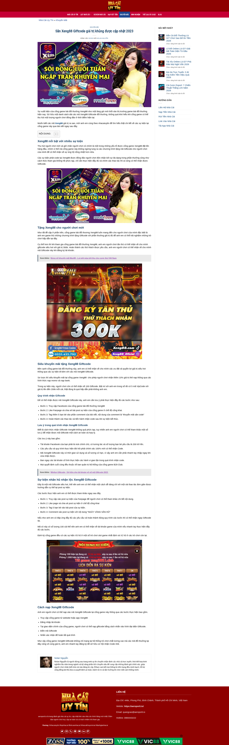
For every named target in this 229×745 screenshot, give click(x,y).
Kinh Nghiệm (135, 15)
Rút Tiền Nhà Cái (167, 116)
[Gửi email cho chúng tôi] (66, 732)
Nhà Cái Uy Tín (46, 20)
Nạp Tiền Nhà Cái (167, 112)
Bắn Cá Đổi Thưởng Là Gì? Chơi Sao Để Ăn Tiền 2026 (178, 38)
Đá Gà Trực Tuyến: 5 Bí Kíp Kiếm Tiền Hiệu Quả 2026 (177, 75)
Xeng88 (59, 123)
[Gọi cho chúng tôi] (71, 732)
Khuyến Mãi (124, 15)
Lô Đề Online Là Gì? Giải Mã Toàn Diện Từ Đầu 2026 (178, 51)
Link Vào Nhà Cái (167, 121)
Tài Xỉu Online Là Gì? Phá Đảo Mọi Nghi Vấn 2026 (178, 63)
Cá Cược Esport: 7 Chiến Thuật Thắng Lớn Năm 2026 (178, 88)
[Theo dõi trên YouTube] (79, 732)
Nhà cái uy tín (72, 15)
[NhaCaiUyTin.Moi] (114, 6)
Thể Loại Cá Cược (149, 15)
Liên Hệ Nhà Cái (166, 107)
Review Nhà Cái (100, 15)
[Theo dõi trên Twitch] (88, 732)
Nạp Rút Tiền (113, 15)
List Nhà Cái (85, 15)
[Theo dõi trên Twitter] (62, 732)
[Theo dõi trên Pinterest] (75, 732)
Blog (160, 15)
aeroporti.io (42, 716)
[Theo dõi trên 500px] (84, 732)
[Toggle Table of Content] (54, 134)
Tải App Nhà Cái (166, 126)
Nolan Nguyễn (102, 38)
